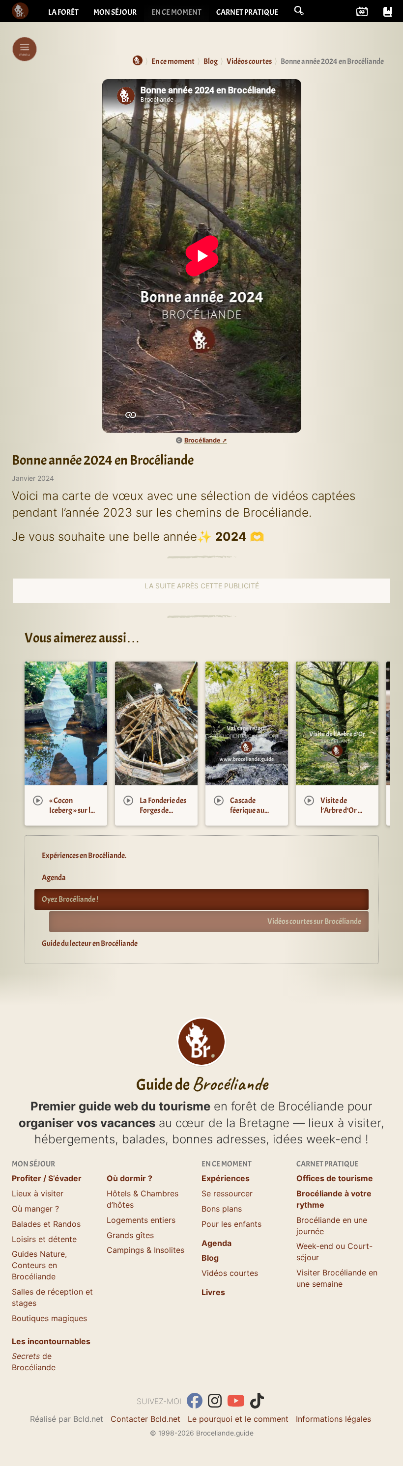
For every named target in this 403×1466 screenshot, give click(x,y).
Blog (210, 1258)
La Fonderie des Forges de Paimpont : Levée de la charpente (163, 820)
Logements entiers (141, 1220)
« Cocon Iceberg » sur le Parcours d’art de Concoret (71, 815)
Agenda (54, 878)
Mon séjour (115, 12)
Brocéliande (202, 440)
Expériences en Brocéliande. (84, 855)
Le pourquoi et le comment (238, 1419)
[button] (299, 11)
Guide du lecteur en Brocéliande (90, 943)
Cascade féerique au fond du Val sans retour (247, 815)
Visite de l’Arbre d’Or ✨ (344, 805)
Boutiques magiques (49, 1318)
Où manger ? (35, 1209)
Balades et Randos (46, 1224)
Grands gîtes (130, 1235)
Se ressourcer (227, 1193)
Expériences (226, 1178)
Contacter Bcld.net (145, 1419)
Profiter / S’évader (47, 1178)
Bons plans (222, 1209)
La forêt (63, 12)
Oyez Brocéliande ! (70, 899)
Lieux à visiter (37, 1193)
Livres (213, 1292)
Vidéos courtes (230, 1273)
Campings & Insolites (145, 1250)
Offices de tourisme (334, 1178)
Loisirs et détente (44, 1239)
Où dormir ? (129, 1178)
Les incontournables (51, 1341)
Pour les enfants (231, 1224)
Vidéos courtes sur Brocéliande (314, 921)
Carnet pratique (247, 12)
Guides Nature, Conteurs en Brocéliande (39, 1265)
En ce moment (176, 12)
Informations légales (333, 1419)
